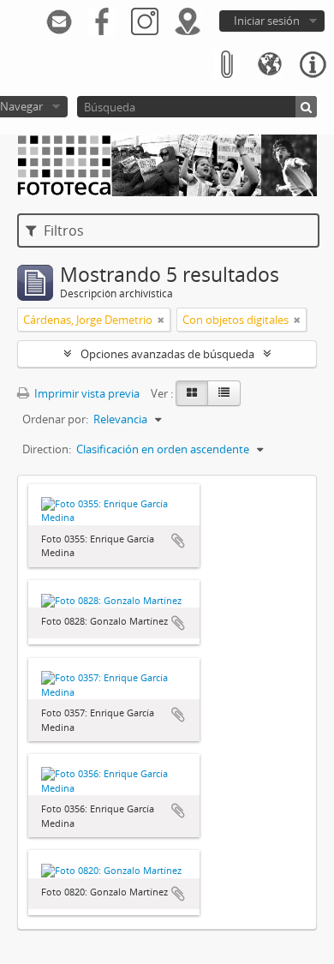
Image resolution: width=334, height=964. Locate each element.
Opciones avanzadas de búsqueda (167, 354)
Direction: (46, 449)
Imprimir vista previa (86, 393)
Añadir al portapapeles (178, 540)
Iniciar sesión (267, 20)
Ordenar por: (55, 419)
